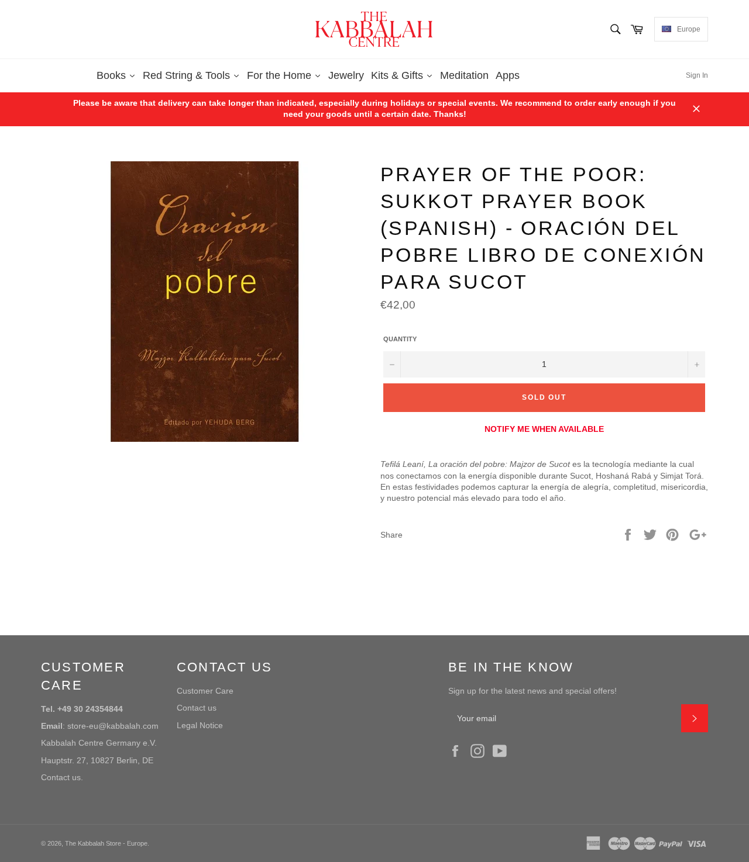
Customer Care (205, 690)
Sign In (697, 75)
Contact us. (62, 777)
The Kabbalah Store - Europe (106, 843)
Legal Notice (200, 725)
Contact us (197, 707)
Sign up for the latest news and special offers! (532, 690)
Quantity (400, 338)
